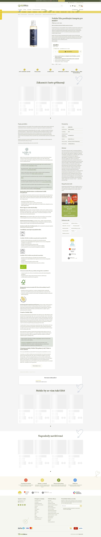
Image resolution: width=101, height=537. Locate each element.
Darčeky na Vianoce (74, 223)
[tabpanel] (26, 101)
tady (48, 184)
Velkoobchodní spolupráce (52, 510)
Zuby (53, 12)
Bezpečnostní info (67, 184)
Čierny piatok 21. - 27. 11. (38, 517)
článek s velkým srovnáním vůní (37, 173)
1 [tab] (50, 118)
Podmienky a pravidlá (51, 503)
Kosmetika (24, 12)
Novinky (29, 9)
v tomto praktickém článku (46, 181)
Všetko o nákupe (50, 502)
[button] (80, 51)
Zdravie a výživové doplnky (39, 504)
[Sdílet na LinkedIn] (59, 64)
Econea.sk (49, 519)
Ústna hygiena (37, 509)
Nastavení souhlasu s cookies (52, 514)
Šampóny (73, 230)
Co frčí (19, 12)
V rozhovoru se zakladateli (25, 342)
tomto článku (31, 165)
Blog (73, 12)
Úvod (19, 14)
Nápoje (50, 12)
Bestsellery (44, 9)
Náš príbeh (49, 500)
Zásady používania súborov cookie (53, 513)
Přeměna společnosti (51, 521)
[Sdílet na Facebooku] (55, 64)
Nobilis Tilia (70, 127)
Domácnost (35, 12)
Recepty (77, 12)
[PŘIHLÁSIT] (81, 506)
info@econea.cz (72, 2)
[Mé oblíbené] (72, 6)
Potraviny (45, 12)
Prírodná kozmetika (76, 225)
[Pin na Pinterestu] (58, 64)
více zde (69, 509)
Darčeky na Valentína (38, 519)
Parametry (65, 124)
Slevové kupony (50, 517)
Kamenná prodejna (51, 509)
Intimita (57, 12)
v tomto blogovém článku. (31, 169)
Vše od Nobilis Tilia (37, 366)
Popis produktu (22, 124)
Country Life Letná (65, 223)
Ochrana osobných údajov (52, 512)
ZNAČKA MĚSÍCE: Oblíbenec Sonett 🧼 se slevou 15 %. (50, 0)
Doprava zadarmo (37, 9)
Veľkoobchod (75, 9)
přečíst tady (38, 188)
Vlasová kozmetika (65, 230)
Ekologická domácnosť (38, 503)
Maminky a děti (63, 12)
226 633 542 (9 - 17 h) (22, 500)
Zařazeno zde (65, 220)
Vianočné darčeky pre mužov (75, 228)
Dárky (69, 12)
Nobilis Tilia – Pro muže (66, 225)
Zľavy (25, 9)
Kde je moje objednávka (51, 507)
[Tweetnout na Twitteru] (56, 64)
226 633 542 (79, 2)
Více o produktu (54, 40)
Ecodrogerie (36, 502)
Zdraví (40, 12)
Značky (20, 9)
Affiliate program (50, 506)
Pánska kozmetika (65, 228)
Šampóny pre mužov (65, 233)
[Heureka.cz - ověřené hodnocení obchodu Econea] (72, 246)
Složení (64, 148)
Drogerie (29, 12)
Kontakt (81, 9)
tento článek (38, 338)
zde (40, 164)
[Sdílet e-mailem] (60, 64)
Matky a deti (36, 512)
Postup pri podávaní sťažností (52, 504)
